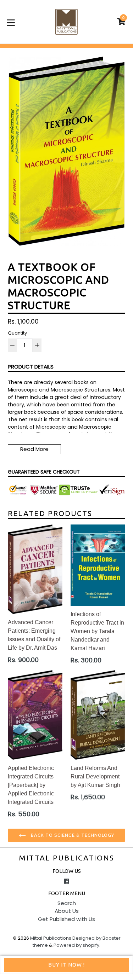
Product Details (31, 366)
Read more (34, 449)
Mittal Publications (67, 857)
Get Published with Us (66, 919)
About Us (67, 911)
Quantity (17, 333)
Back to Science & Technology (71, 835)
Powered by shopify (76, 945)
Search (66, 903)
